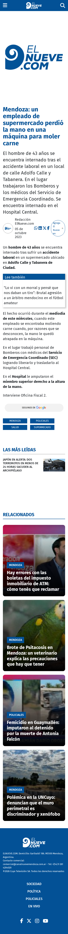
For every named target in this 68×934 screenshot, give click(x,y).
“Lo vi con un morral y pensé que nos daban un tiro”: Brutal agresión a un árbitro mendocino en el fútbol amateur (33, 295)
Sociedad (34, 884)
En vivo (34, 906)
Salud (15, 427)
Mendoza (15, 420)
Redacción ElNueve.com (24, 222)
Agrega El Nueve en (56, 228)
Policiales (42, 420)
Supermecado (42, 427)
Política (34, 891)
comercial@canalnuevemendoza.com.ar (24, 864)
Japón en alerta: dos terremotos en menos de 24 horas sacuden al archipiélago (20, 465)
